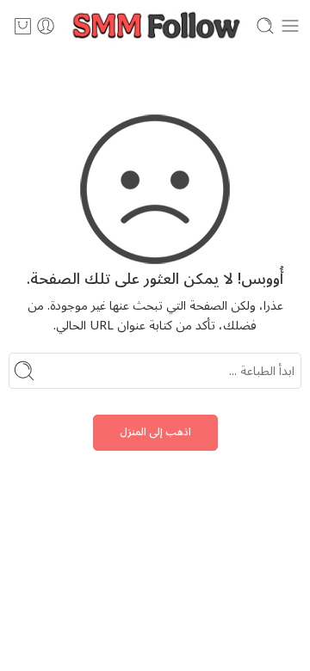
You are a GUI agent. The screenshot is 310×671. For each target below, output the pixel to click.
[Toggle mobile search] (265, 25)
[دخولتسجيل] (45, 25)
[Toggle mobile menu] (290, 25)
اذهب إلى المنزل (155, 432)
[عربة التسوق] (23, 25)
